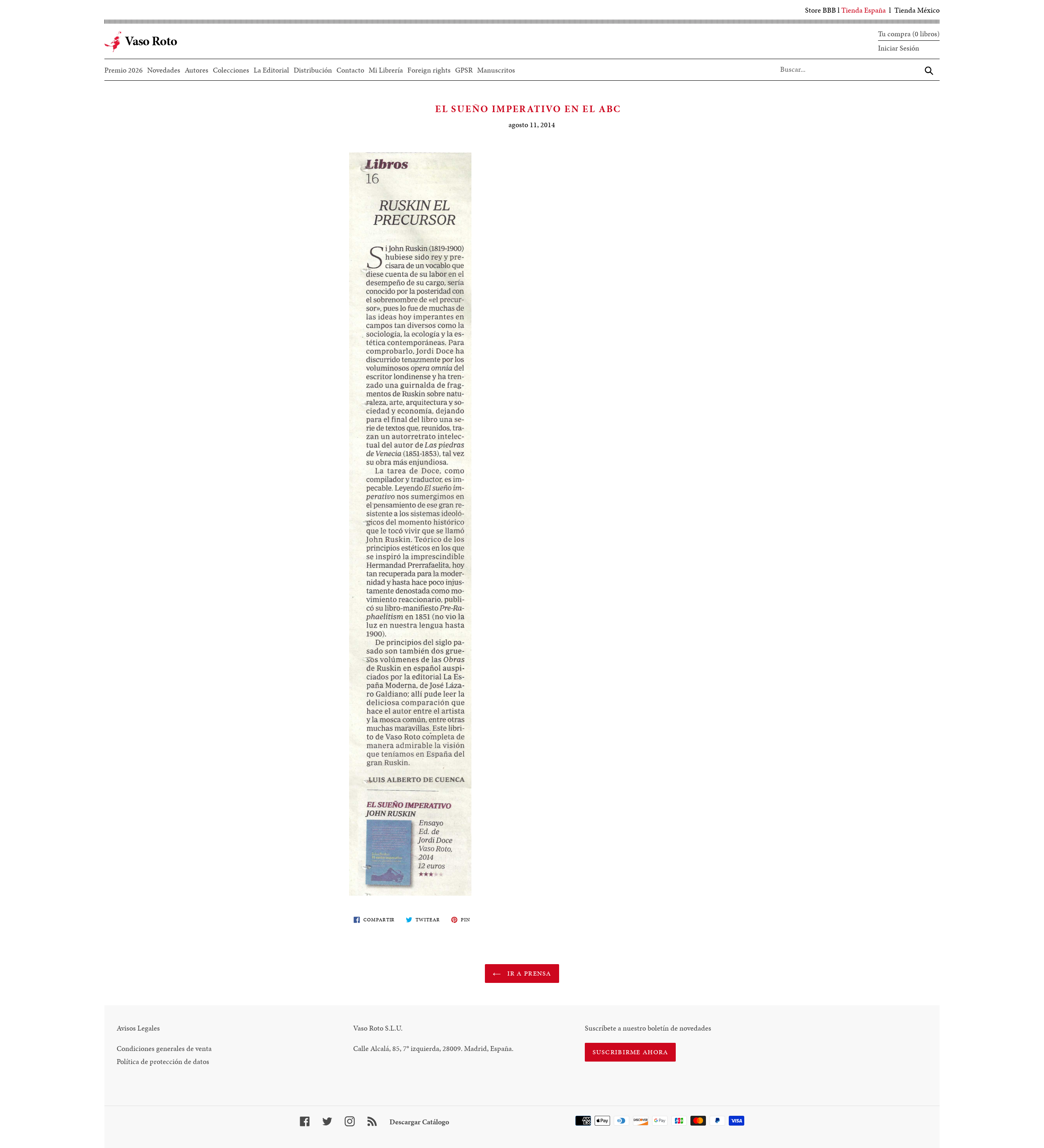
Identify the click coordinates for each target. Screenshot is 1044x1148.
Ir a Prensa (528, 973)
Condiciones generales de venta (164, 1048)
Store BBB (820, 10)
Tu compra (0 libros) (909, 34)
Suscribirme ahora (630, 1052)
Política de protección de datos (163, 1061)
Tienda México (917, 10)
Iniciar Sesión (898, 48)
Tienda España (863, 10)
